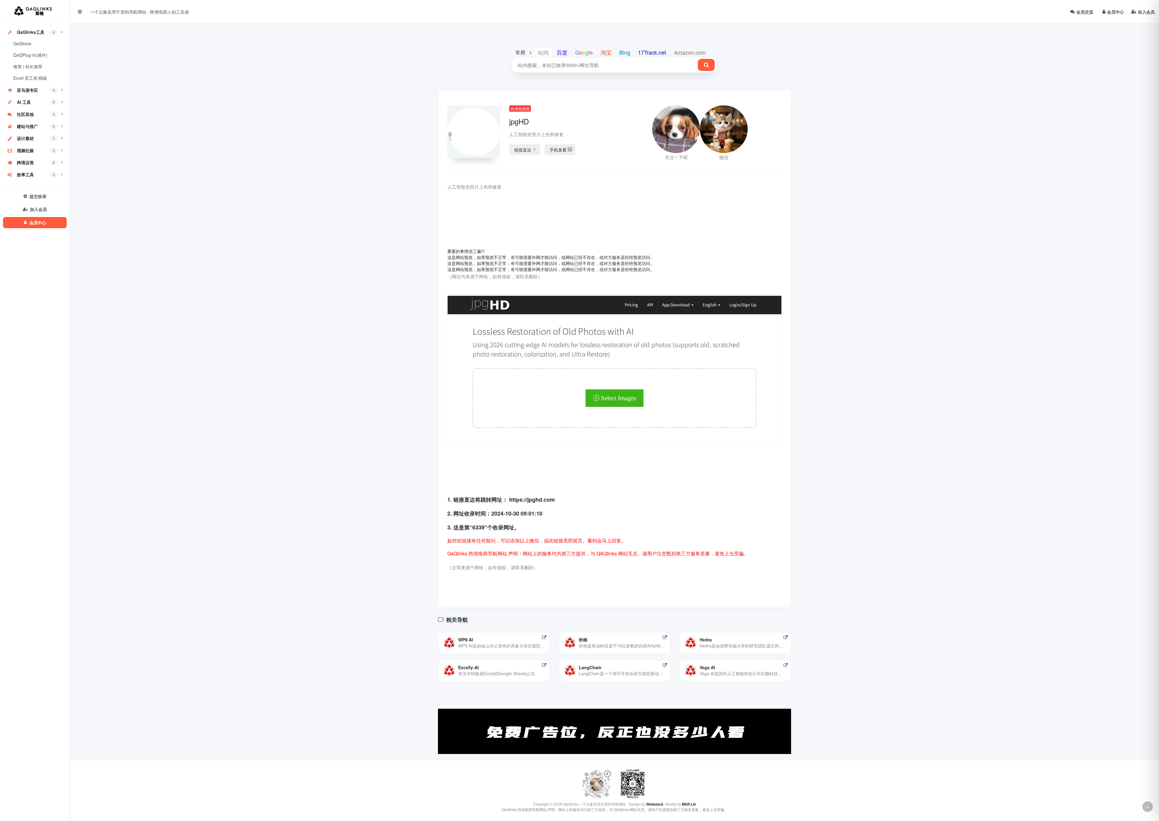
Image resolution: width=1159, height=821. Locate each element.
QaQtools (22, 43)
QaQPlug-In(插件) (30, 55)
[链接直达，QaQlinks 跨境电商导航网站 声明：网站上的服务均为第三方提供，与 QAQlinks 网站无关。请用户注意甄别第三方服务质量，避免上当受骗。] (544, 637)
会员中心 (1115, 12)
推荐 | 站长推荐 (27, 66)
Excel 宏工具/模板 (30, 78)
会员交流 (1084, 12)
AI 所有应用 (520, 108)
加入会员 (1146, 12)
